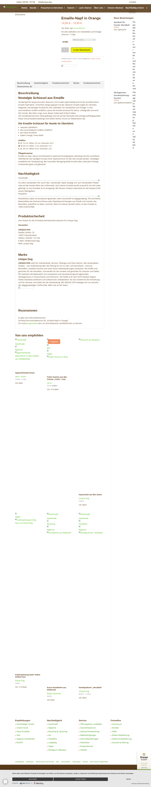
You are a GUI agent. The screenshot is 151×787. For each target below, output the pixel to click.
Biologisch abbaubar (57, 750)
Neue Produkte (23, 731)
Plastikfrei (52, 739)
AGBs (114, 731)
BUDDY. (20, 742)
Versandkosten (79, 28)
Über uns (98, 8)
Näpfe (93, 59)
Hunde (33, 8)
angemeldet (32, 323)
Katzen (70, 8)
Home (24, 8)
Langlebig (52, 742)
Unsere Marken (115, 8)
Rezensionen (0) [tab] (24, 86)
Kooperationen (86, 746)
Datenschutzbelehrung (122, 739)
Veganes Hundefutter (26, 739)
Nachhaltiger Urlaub (25, 724)
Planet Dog (20, 680)
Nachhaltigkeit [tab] (41, 83)
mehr (128, 779)
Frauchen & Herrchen (52, 8)
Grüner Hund (22, 728)
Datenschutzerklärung (143, 783)
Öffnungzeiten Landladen (91, 724)
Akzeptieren (81, 779)
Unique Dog (84, 498)
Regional (52, 728)
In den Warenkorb (81, 50)
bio (49, 735)
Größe (65, 42)
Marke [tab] (76, 83)
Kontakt (115, 728)
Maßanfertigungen (88, 735)
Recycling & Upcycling (57, 731)
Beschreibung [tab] (23, 83)
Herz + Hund (20, 376)
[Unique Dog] (69, 69)
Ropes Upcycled (54, 693)
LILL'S (49, 383)
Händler (83, 750)
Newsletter (85, 742)
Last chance (85, 8)
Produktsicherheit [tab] (60, 83)
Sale (18, 735)
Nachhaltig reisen (135, 8)
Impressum (117, 724)
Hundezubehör (66, 61)
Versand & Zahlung (120, 742)
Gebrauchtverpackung (89, 731)
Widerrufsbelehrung (120, 735)
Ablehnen (33, 779)
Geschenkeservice (88, 728)
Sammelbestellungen (89, 739)
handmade (53, 724)
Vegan (51, 746)
